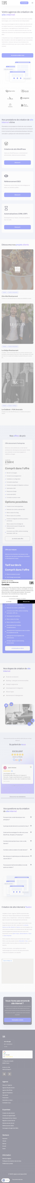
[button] (5, 1180)
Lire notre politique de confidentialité (10, 596)
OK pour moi (26, 601)
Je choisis (8, 601)
